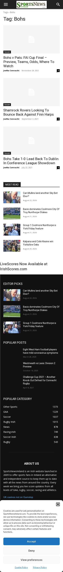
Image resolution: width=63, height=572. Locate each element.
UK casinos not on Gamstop (18, 497)
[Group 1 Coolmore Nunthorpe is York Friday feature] (11, 229)
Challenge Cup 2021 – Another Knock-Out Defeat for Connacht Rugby (39, 380)
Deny (31, 550)
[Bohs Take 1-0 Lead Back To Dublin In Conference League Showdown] (31, 140)
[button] (58, 504)
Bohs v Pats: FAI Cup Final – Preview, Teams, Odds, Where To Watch (28, 62)
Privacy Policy (40, 567)
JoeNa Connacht (11, 70)
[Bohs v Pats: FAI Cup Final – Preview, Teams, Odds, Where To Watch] (31, 39)
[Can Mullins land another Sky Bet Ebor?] (11, 197)
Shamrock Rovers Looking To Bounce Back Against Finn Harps (28, 112)
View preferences (31, 559)
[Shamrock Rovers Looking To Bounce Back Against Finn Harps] (31, 92)
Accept (31, 541)
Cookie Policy (21, 567)
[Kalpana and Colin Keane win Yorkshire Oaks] (11, 246)
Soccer (7, 52)
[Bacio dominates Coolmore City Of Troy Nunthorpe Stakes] (11, 213)
